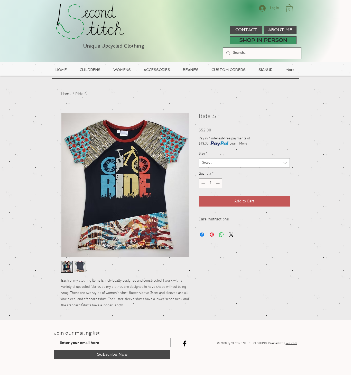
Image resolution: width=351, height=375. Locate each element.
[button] (289, 8)
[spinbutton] (210, 183)
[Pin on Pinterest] (212, 234)
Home (66, 94)
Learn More (238, 143)
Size (203, 153)
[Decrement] (202, 183)
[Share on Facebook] (202, 234)
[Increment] (218, 183)
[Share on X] (231, 234)
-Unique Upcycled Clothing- (113, 46)
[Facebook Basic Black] (185, 343)
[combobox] (244, 162)
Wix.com (291, 343)
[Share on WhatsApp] (221, 234)
